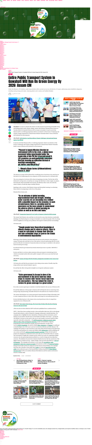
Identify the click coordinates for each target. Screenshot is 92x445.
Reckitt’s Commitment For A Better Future (9, 68)
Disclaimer (2, 434)
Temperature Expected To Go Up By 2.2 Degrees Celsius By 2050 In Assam (38, 214)
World (4, 0)
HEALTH (31, 0)
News (9, 71)
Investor (2, 435)
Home (1, 41)
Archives (2, 430)
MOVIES (14, 0)
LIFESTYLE (27, 0)
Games (38, 0)
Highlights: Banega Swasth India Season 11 (9, 42)
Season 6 (2, 50)
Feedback (2, 433)
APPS (47, 0)
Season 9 (2, 53)
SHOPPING (43, 0)
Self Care (2, 65)
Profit (8, 0)
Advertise (2, 431)
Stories (1, 67)
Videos (1, 43)
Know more (20, 429)
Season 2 (2, 46)
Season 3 (2, 47)
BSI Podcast (3, 69)
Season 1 (2, 45)
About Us (2, 432)
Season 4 (2, 48)
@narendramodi (44, 156)
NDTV (1, 0)
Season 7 (2, 51)
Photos (1, 54)
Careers (1, 438)
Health (1, 66)
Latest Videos (3, 44)
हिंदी (11, 0)
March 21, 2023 (24, 170)
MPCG (56, 0)
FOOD (22, 0)
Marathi (60, 0)
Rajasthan (51, 0)
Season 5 (2, 49)
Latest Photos (3, 55)
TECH (35, 0)
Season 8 (2, 52)
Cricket (19, 0)
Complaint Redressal (4, 436)
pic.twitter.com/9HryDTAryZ (28, 164)
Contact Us (2, 437)
